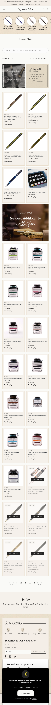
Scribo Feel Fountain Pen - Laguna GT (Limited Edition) (35, 155)
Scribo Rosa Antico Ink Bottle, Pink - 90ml (37, 342)
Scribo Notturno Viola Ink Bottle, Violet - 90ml (13, 379)
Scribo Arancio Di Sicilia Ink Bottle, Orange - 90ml (37, 453)
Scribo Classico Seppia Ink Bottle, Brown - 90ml (13, 416)
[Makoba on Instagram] (10, 656)
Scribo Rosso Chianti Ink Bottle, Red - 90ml (13, 342)
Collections (22, 39)
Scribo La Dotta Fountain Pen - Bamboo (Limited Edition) (13, 527)
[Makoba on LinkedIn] (15, 656)
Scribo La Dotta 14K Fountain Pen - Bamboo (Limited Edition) (37, 527)
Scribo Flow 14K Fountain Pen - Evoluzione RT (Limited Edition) (13, 155)
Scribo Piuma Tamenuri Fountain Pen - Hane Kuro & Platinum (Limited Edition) (37, 565)
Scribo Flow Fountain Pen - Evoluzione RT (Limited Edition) (36, 117)
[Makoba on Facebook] (5, 656)
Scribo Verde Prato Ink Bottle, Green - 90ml (12, 268)
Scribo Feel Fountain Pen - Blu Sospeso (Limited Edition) (12, 193)
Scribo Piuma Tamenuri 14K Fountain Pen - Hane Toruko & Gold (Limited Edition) (12, 118)
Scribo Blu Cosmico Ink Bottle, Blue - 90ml (12, 490)
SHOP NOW (17, 79)
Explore (29, 231)
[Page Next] (39, 583)
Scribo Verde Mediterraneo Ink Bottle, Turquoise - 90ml (36, 268)
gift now (39, 81)
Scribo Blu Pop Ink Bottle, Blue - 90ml (37, 416)
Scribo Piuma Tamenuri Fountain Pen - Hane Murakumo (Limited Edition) (13, 565)
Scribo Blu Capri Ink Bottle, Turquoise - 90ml (11, 453)
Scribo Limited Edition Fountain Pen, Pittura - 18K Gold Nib (36, 490)
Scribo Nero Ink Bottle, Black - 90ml (36, 379)
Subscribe (37, 652)
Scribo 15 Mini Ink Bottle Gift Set (37, 192)
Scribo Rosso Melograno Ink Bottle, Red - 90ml (35, 305)
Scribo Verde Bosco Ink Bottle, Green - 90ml (12, 305)
